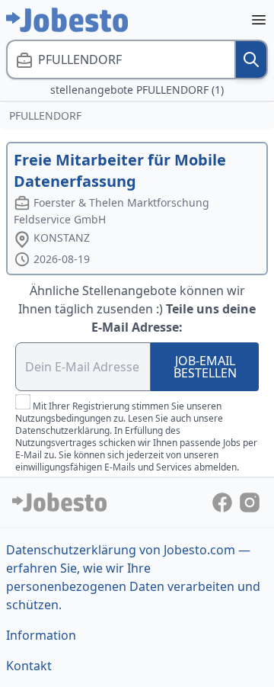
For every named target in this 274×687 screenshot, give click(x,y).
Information (41, 635)
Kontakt (29, 665)
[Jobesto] (67, 20)
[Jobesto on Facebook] (223, 501)
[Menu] (259, 20)
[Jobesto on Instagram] (249, 501)
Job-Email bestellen (205, 366)
